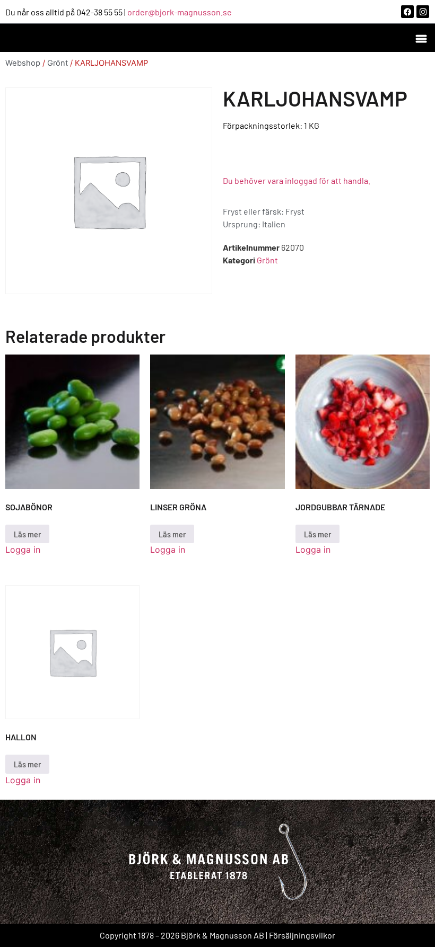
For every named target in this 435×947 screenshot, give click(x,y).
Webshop (22, 63)
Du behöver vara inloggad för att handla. (296, 180)
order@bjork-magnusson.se (179, 12)
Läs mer (27, 534)
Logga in (22, 549)
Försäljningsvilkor (302, 935)
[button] (421, 38)
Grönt (57, 63)
